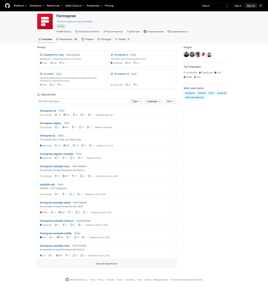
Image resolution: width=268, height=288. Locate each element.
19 (137, 63)
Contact (147, 280)
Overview (47, 39)
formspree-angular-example (56, 153)
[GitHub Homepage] (67, 280)
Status (119, 280)
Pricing (109, 5)
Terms (92, 280)
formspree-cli (48, 110)
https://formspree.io (114, 31)
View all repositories (107, 263)
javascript (222, 93)
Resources (53, 5)
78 (129, 63)
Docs (139, 280)
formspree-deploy (50, 123)
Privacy (101, 280)
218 (54, 63)
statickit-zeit (47, 184)
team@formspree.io (179, 31)
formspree (189, 93)
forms (211, 93)
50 (63, 63)
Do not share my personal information (186, 280)
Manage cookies (161, 280)
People (124, 39)
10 (53, 85)
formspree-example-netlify (56, 233)
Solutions (35, 5)
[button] (136, 101)
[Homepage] (7, 5)
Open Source (73, 5)
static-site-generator (194, 97)
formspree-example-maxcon (57, 220)
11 (82, 158)
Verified (61, 26)
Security (110, 280)
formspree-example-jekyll (55, 202)
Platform (19, 5)
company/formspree (155, 31)
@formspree (135, 31)
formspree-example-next (54, 166)
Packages (106, 39)
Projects (89, 39)
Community (130, 280)
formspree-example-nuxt (55, 245)
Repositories (68, 39)
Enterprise (93, 5)
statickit (201, 93)
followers (65, 31)
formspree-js (47, 135)
